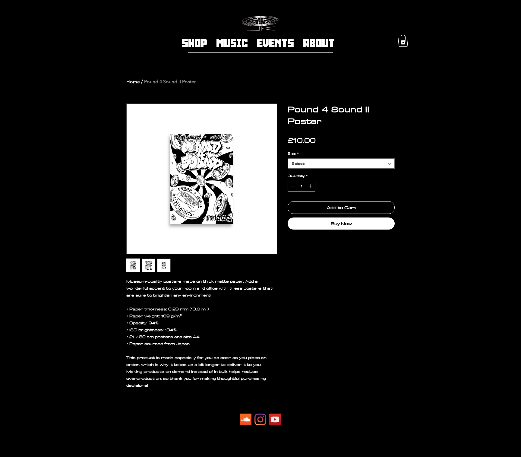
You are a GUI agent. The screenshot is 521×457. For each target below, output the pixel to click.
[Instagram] (260, 419)
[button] (403, 41)
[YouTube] (275, 419)
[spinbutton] (302, 186)
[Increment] (311, 186)
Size (293, 153)
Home (133, 81)
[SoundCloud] (245, 419)
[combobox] (341, 163)
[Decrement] (292, 186)
